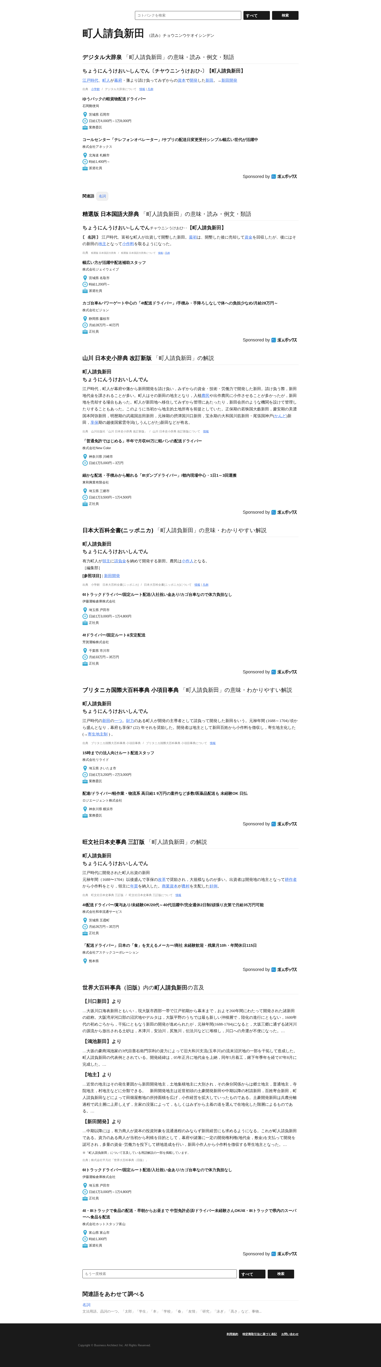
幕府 (118, 80)
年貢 (134, 886)
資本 (182, 80)
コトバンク (104, 15)
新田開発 (229, 80)
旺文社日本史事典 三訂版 (113, 842)
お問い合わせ (290, 1334)
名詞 (102, 196)
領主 (106, 561)
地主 (102, 244)
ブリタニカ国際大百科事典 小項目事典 (130, 690)
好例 (213, 886)
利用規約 (232, 1334)
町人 (106, 80)
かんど (280, 416)
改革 (162, 879)
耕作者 (291, 879)
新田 (209, 80)
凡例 (150, 89)
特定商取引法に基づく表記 (260, 1334)
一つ (118, 721)
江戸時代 (90, 80)
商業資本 (170, 886)
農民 (205, 395)
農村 (186, 886)
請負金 (120, 561)
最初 (193, 237)
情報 (142, 89)
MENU (86, 4)
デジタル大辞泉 (102, 57)
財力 (130, 721)
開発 (194, 80)
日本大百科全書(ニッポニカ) (117, 530)
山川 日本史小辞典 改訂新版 (117, 358)
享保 (94, 422)
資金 (248, 237)
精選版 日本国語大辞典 (110, 214)
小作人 (188, 561)
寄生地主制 (98, 734)
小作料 (128, 244)
